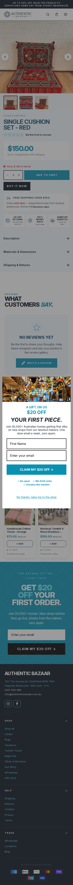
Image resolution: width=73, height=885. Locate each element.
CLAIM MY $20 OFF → (36, 469)
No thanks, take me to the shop (37, 497)
